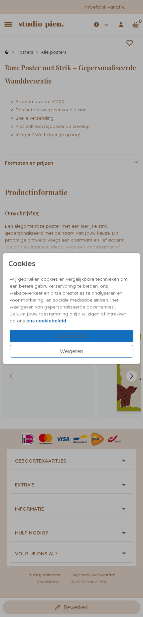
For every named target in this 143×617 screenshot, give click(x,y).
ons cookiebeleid (46, 321)
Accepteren (71, 336)
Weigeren (71, 351)
